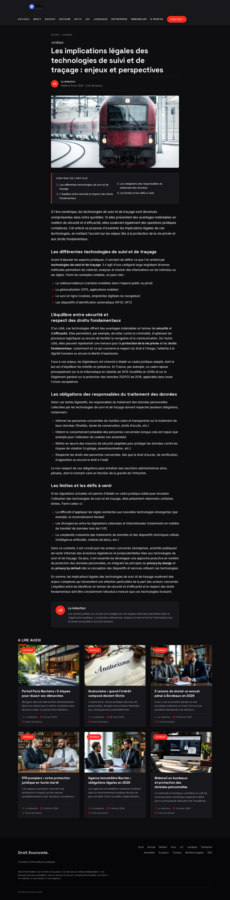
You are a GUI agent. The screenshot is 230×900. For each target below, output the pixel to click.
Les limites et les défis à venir (137, 192)
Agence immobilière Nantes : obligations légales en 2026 (109, 780)
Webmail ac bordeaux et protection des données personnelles (171, 782)
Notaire (65, 19)
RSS (210, 852)
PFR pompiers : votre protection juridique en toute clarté (46, 780)
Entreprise (119, 19)
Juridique (100, 19)
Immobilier (139, 19)
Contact (176, 19)
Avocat (50, 19)
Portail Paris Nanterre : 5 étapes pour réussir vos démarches (46, 693)
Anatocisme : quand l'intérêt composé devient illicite (109, 693)
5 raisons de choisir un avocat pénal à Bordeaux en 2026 (177, 693)
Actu (78, 19)
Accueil (24, 19)
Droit (37, 19)
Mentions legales (194, 852)
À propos (156, 19)
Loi (88, 19)
